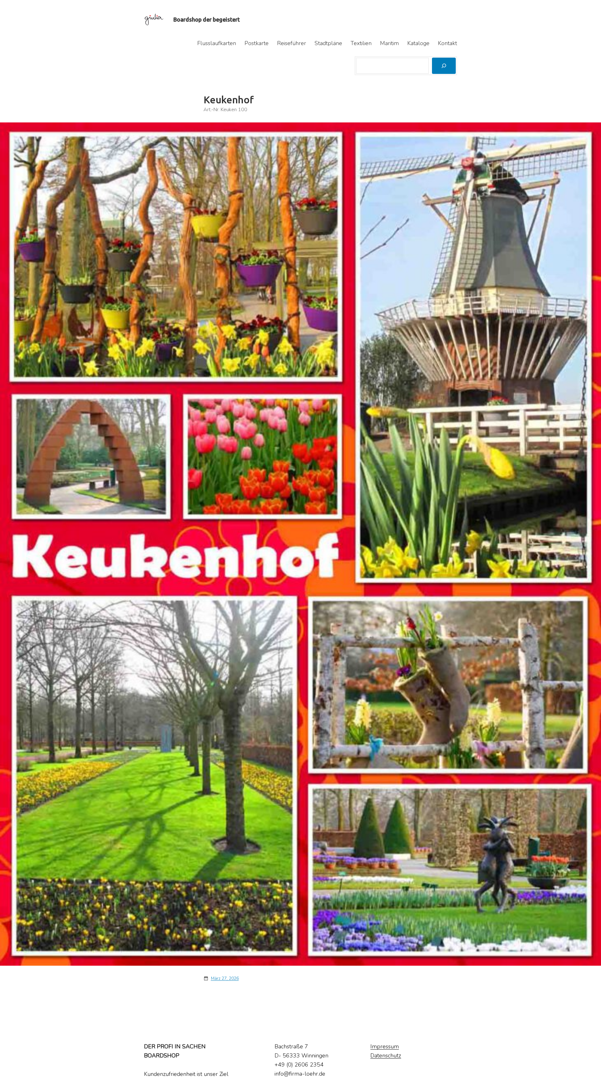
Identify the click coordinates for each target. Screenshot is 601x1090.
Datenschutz (385, 1055)
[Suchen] (444, 66)
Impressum (384, 1046)
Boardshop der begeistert (206, 19)
